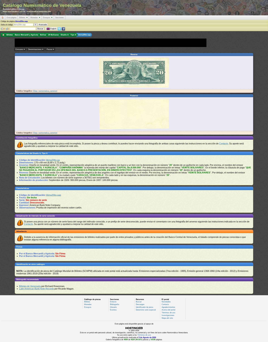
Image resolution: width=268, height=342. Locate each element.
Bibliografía (114, 304)
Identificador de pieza (144, 307)
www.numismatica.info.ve (14, 11)
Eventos (113, 310)
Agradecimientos (168, 307)
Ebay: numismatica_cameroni (45, 91)
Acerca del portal (168, 310)
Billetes (22, 17)
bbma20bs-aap (53, 195)
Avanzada (43, 25)
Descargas (140, 304)
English (53, 29)
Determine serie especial (146, 310)
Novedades (166, 302)
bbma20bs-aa (53, 160)
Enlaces (113, 302)
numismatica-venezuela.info (39, 11)
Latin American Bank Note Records (36, 289)
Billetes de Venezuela (30, 286)
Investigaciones (168, 315)
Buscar (139, 302)
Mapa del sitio (167, 318)
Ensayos (47, 17)
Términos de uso (168, 313)
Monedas (34, 17)
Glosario (113, 307)
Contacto (223, 143)
